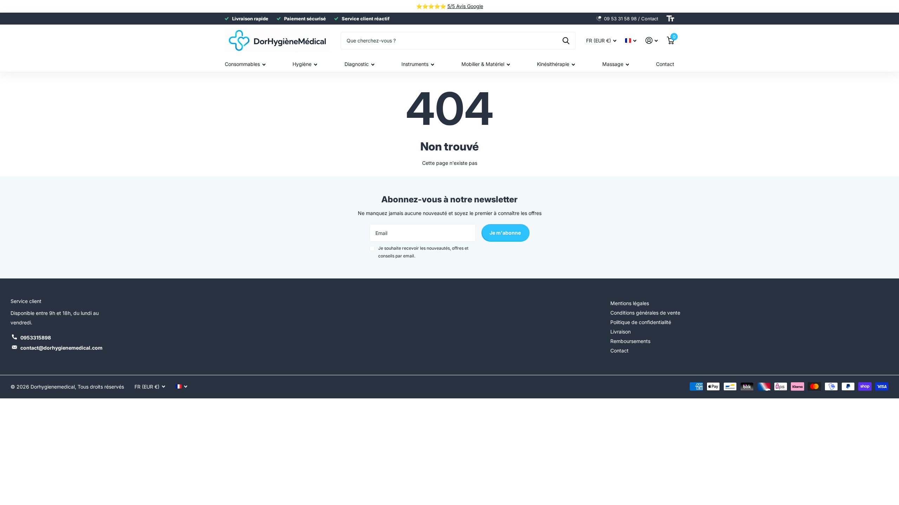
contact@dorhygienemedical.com (61, 348)
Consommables (242, 64)
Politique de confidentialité (640, 322)
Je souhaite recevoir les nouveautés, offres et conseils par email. (423, 251)
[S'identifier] (651, 40)
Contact (665, 64)
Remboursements (630, 341)
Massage (612, 64)
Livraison (620, 332)
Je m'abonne (506, 233)
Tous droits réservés (101, 387)
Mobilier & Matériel (482, 64)
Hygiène (302, 64)
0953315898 (35, 338)
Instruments (414, 64)
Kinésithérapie (553, 64)
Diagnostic (356, 64)
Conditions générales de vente (645, 313)
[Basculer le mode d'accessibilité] (670, 18)
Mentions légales (629, 303)
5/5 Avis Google (465, 6)
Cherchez (566, 40)
